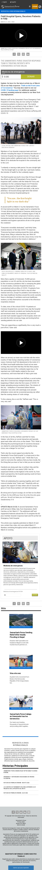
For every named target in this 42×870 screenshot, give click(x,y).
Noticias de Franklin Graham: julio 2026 (16, 793)
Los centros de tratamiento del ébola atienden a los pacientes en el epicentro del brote (20, 787)
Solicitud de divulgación (9, 828)
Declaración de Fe (34, 828)
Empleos (15, 829)
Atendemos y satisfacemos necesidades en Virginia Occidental (19, 777)
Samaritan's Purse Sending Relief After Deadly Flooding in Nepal (20, 771)
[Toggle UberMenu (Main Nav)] (30, 6)
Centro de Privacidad (22, 828)
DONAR (35, 595)
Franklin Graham (23, 829)
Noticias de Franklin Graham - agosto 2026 (16, 782)
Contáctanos (24, 831)
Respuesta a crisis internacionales (13, 11)
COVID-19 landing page (9, 90)
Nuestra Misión (7, 829)
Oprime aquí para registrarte (21, 867)
